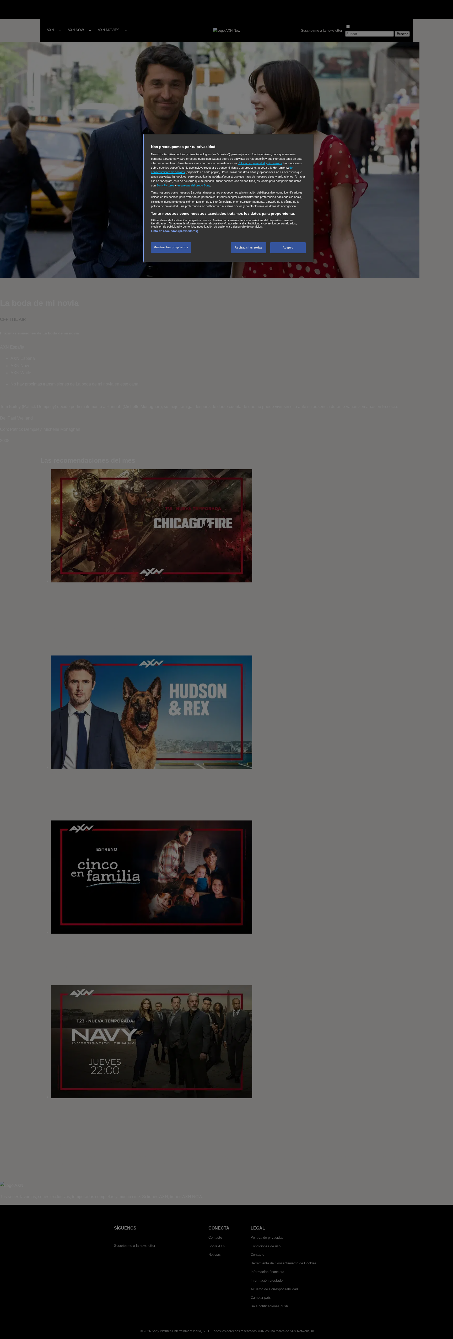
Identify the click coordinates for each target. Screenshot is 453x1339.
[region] (228, 198)
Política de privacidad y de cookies (260, 163)
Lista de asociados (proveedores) (174, 231)
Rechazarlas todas (249, 247)
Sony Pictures (165, 185)
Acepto (288, 247)
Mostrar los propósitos (171, 247)
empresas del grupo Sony (193, 185)
